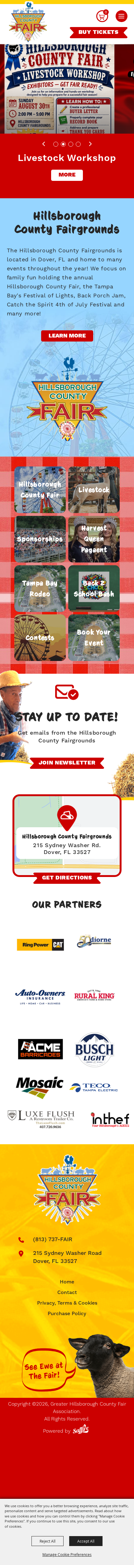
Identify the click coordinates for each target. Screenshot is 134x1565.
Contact (67, 1292)
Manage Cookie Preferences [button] (67, 1554)
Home (67, 1282)
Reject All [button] (47, 1541)
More (67, 175)
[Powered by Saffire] (82, 1428)
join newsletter (67, 763)
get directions (67, 877)
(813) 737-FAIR (52, 1239)
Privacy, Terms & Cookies (67, 1303)
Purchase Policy (67, 1313)
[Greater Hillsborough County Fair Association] (28, 22)
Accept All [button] (85, 1541)
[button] (121, 16)
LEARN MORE (67, 336)
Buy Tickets (99, 32)
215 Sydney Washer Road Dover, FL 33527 (67, 1257)
